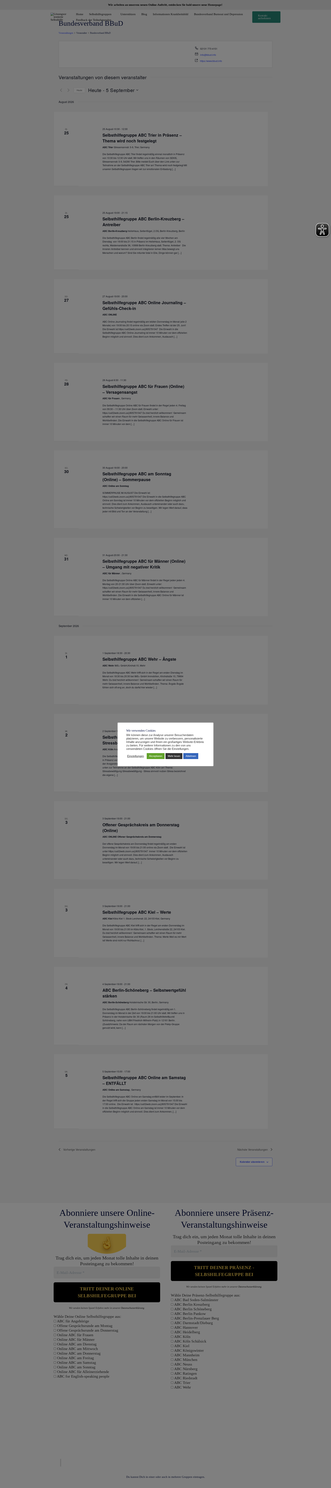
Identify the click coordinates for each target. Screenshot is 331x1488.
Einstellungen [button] (135, 756)
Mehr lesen (174, 756)
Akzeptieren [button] (155, 756)
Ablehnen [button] (191, 756)
